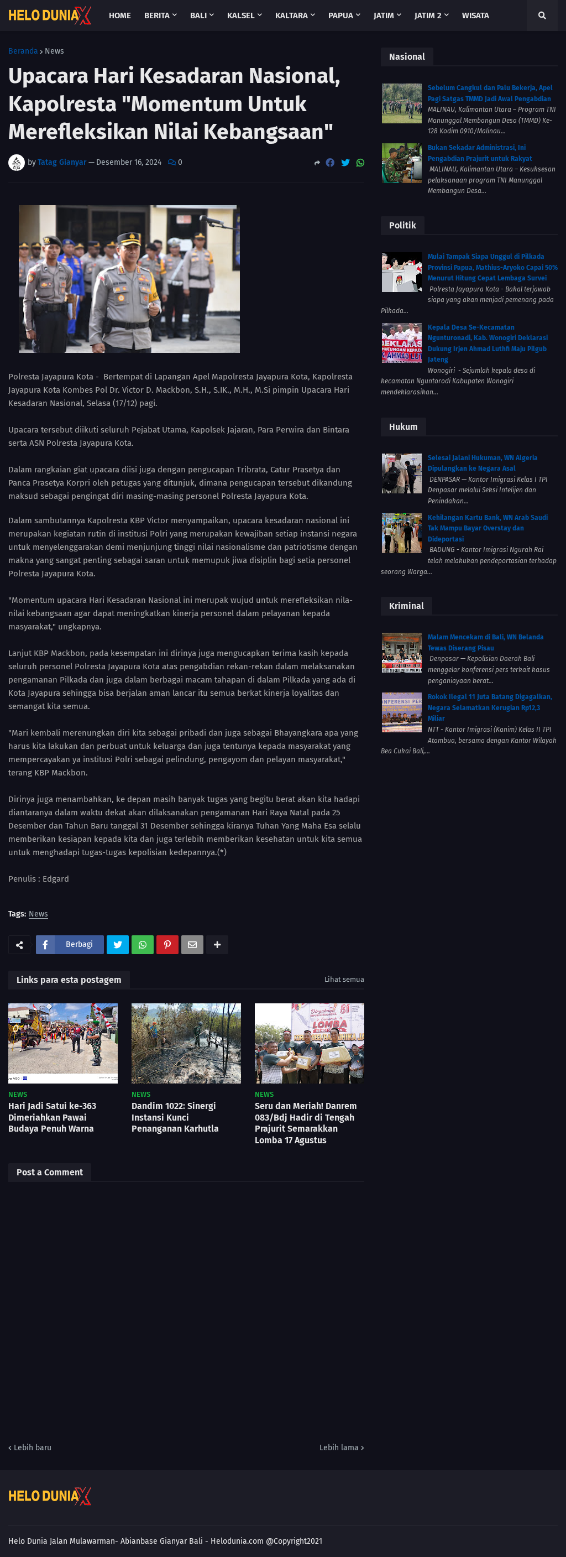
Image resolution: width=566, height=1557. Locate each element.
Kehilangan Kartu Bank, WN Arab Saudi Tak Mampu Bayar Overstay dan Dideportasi (488, 528)
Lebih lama (339, 1447)
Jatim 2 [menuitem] (428, 15)
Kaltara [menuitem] (291, 15)
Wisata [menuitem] (475, 15)
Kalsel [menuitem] (241, 15)
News (54, 51)
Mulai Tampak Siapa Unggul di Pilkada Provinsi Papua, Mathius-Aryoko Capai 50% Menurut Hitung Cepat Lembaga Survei (493, 267)
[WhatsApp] (360, 162)
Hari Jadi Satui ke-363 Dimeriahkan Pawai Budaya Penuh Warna (52, 1117)
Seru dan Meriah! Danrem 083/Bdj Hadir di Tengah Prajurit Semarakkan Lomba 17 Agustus (306, 1123)
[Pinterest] (167, 944)
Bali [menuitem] (198, 15)
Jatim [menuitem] (384, 15)
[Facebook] (330, 162)
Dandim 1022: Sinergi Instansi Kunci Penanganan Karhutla (175, 1117)
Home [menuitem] (120, 15)
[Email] (192, 944)
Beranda (23, 51)
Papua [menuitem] (340, 15)
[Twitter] (345, 162)
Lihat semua (344, 979)
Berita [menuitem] (157, 15)
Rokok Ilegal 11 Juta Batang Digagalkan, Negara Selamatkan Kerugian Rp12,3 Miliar (490, 707)
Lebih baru (32, 1447)
